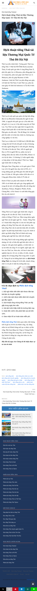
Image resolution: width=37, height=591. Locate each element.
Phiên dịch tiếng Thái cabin (10, 482)
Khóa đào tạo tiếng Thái (9, 525)
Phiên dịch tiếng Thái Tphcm (10, 502)
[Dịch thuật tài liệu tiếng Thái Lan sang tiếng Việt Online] (6, 433)
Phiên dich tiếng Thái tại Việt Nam (12, 499)
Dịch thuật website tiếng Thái (10, 458)
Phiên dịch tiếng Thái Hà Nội (10, 485)
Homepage (4, 8)
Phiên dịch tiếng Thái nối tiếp (10, 495)
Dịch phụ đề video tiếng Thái (10, 452)
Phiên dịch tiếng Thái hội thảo (11, 492)
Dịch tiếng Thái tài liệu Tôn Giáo (11, 532)
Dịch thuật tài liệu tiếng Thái (10, 455)
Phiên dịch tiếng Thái (8, 562)
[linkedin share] (21, 589)
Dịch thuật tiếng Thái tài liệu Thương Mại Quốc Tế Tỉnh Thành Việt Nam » (19, 393)
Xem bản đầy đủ (30, 579)
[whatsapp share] (28, 589)
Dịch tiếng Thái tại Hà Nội (10, 465)
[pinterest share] (15, 589)
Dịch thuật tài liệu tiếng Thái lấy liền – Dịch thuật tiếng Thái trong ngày (21, 416)
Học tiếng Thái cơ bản (8, 515)
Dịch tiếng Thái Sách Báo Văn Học (12, 535)
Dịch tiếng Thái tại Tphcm (10, 468)
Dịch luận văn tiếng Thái (9, 448)
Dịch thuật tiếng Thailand (17, 8)
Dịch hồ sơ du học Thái (9, 445)
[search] (34, 3)
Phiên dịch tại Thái (8, 478)
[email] (9, 589)
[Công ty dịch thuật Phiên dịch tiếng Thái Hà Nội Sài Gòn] (18, 2)
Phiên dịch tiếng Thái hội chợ (10, 489)
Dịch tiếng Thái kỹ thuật (9, 462)
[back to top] (33, 583)
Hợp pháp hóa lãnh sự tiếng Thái (11, 512)
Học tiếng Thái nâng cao (9, 522)
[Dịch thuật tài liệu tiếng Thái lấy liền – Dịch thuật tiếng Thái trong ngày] (6, 415)
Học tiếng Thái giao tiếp (9, 519)
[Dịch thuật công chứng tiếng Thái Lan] (6, 428)
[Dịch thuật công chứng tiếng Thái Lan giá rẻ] (6, 422)
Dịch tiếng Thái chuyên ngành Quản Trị (13, 529)
